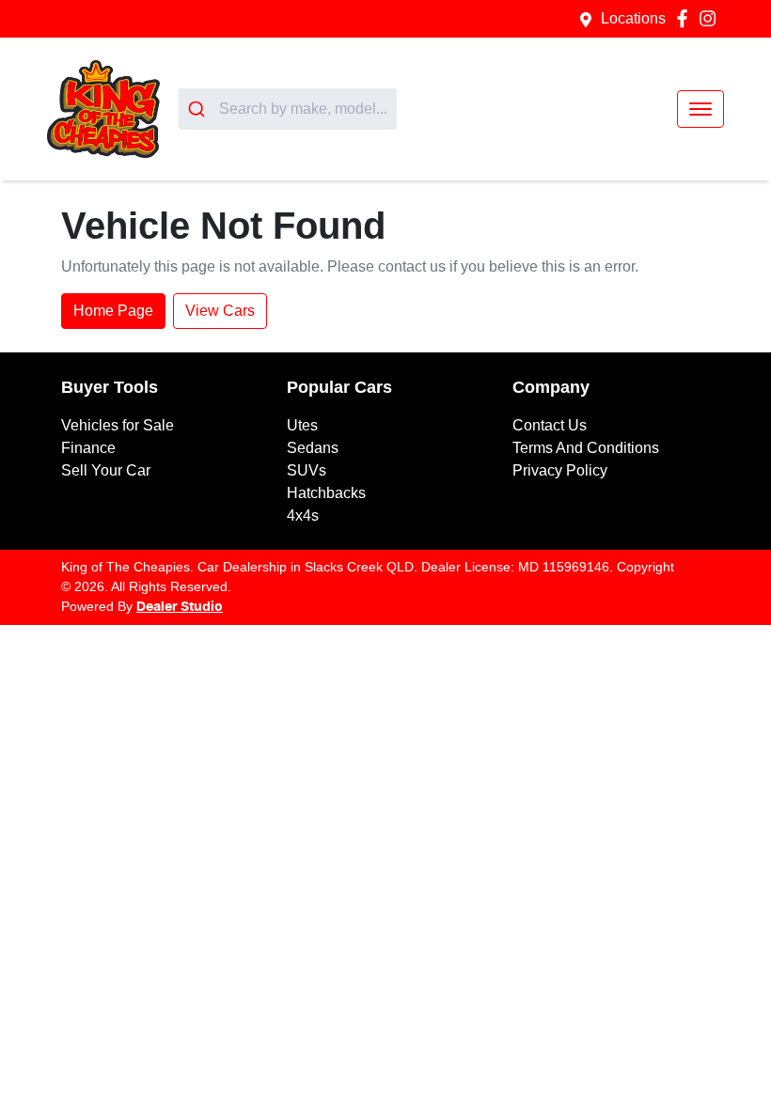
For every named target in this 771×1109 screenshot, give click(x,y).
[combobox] (288, 109)
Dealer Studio (179, 607)
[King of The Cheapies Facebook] (686, 18)
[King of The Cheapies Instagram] (711, 18)
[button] (700, 109)
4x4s (303, 515)
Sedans (312, 448)
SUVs (306, 470)
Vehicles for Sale (117, 425)
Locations (633, 18)
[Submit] (199, 109)
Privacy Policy (559, 470)
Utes (302, 425)
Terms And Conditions (585, 448)
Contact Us (549, 425)
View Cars (220, 311)
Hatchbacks (326, 493)
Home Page (113, 311)
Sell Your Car (105, 470)
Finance (88, 448)
